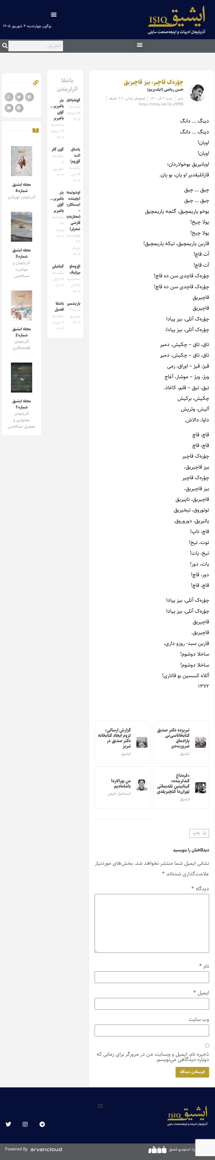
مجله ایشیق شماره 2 (21, 332)
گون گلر (58, 149)
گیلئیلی (58, 266)
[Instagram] (25, 1124)
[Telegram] (42, 1124)
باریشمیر (73, 304)
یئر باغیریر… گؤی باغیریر (57, 109)
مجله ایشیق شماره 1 (21, 404)
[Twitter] (8, 1124)
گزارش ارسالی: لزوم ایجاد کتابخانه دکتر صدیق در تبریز (114, 738)
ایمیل (201, 992)
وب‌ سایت (199, 1019)
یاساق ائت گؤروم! (75, 155)
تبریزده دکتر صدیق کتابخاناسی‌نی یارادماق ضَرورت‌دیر (173, 738)
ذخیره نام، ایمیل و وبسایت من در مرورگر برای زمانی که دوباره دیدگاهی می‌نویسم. (153, 1056)
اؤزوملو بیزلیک (74, 269)
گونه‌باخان (72, 100)
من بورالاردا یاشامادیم (121, 784)
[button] (54, 14)
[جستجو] (4, 46)
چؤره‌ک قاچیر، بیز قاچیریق (153, 82)
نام (204, 966)
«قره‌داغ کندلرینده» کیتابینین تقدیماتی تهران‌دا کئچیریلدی (173, 783)
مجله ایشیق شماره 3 (21, 253)
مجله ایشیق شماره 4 (21, 188)
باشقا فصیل (59, 307)
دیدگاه (200, 888)
